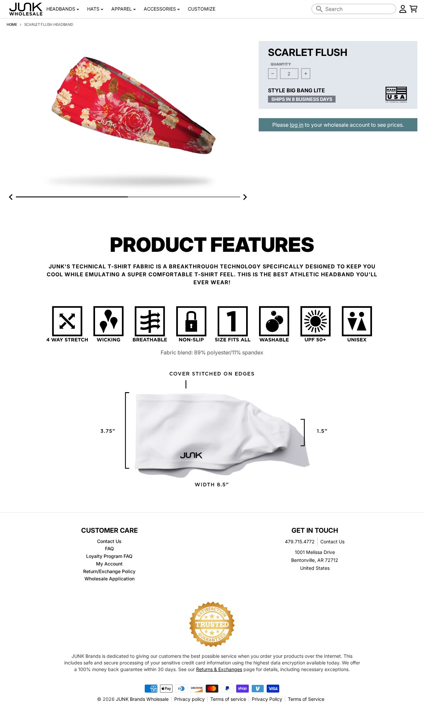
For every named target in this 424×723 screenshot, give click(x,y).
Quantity (281, 64)
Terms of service (228, 699)
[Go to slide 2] (184, 197)
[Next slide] (244, 197)
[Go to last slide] (11, 197)
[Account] (403, 9)
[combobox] (353, 9)
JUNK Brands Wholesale (142, 699)
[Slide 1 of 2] (128, 117)
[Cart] (413, 9)
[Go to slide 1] (72, 197)
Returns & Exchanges (219, 669)
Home (12, 24)
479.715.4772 (300, 541)
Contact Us (332, 541)
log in (296, 124)
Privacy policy (189, 699)
